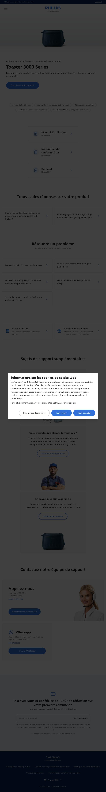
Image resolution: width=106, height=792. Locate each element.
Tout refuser (61, 413)
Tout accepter (84, 413)
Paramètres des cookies (34, 413)
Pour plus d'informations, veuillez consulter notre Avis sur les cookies (43, 402)
